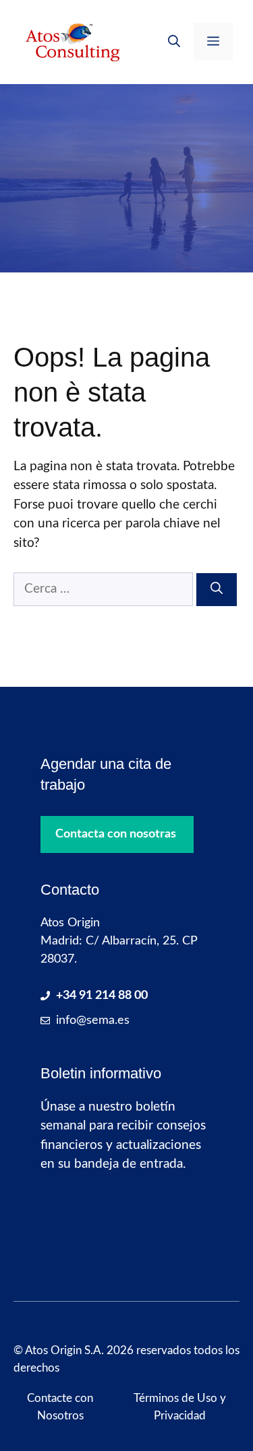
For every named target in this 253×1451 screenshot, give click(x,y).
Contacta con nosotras (115, 834)
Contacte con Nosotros (60, 1406)
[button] (174, 42)
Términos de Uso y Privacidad (180, 1406)
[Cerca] (216, 589)
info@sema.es (93, 1020)
